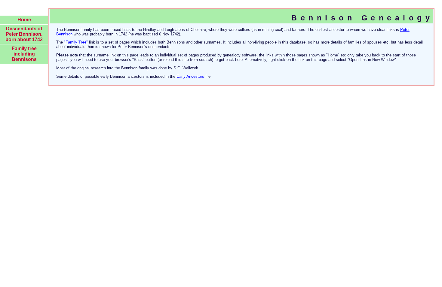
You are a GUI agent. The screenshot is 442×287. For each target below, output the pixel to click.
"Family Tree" (76, 42)
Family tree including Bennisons (24, 54)
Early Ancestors (190, 76)
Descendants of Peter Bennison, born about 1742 (24, 34)
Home (24, 19)
